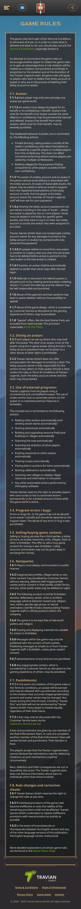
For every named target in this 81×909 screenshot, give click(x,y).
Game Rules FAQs (44, 851)
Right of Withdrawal (54, 887)
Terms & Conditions (22, 49)
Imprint (59, 894)
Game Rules (44, 894)
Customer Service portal (25, 723)
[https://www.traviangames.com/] (40, 876)
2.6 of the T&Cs (33, 327)
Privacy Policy (25, 894)
